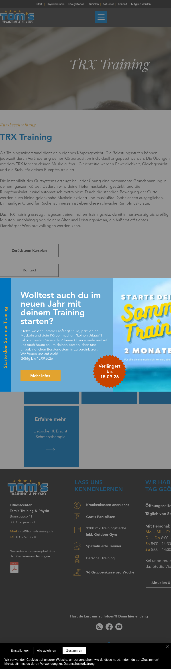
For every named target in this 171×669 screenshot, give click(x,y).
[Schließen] (167, 647)
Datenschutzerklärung (79, 663)
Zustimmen (74, 650)
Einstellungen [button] (20, 650)
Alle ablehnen (46, 650)
